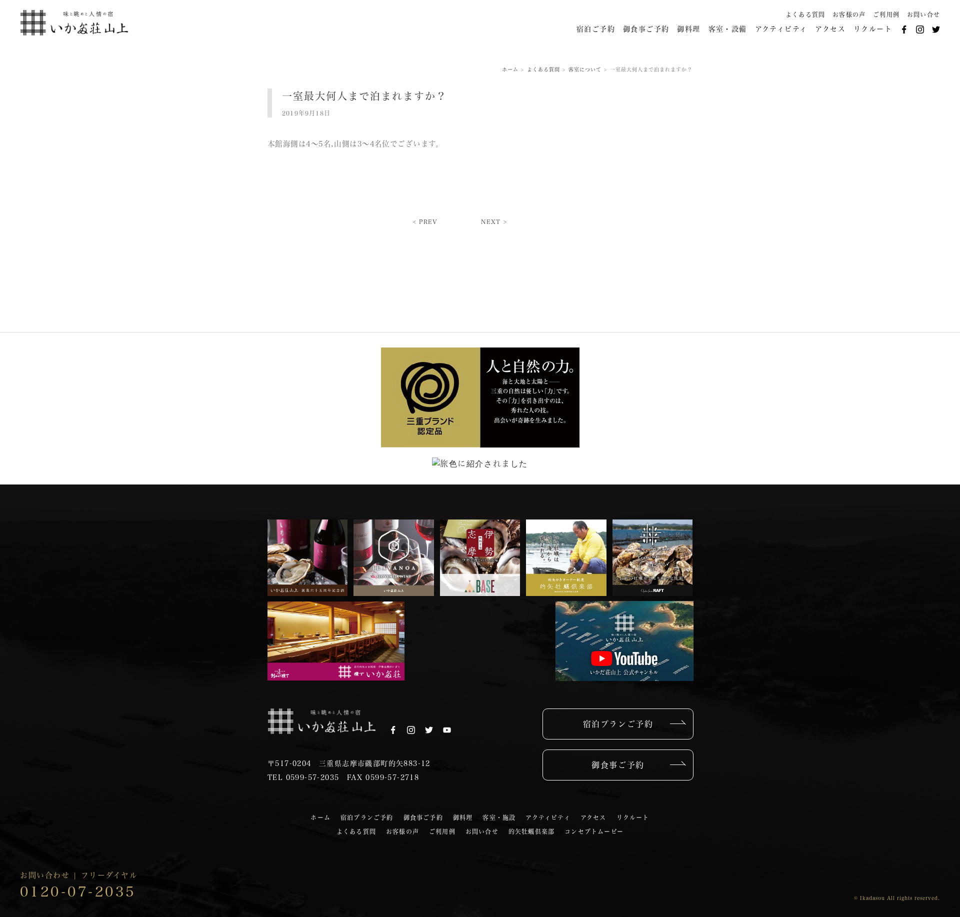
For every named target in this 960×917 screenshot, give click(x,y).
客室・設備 (727, 29)
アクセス (830, 29)
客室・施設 (499, 817)
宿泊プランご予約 (618, 724)
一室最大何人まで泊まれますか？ (364, 96)
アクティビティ (781, 29)
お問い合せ (923, 15)
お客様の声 (849, 15)
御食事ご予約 (646, 29)
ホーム (320, 817)
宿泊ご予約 (595, 29)
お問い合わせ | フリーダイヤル (79, 885)
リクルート (873, 29)
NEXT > (494, 221)
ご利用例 (886, 15)
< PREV (425, 221)
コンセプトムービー (594, 831)
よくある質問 (805, 15)
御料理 (688, 29)
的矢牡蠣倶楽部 (531, 831)
